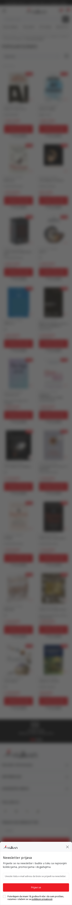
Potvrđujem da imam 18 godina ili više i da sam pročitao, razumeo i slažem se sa (36, 898)
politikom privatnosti (42, 899)
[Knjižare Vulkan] (10, 846)
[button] (67, 847)
